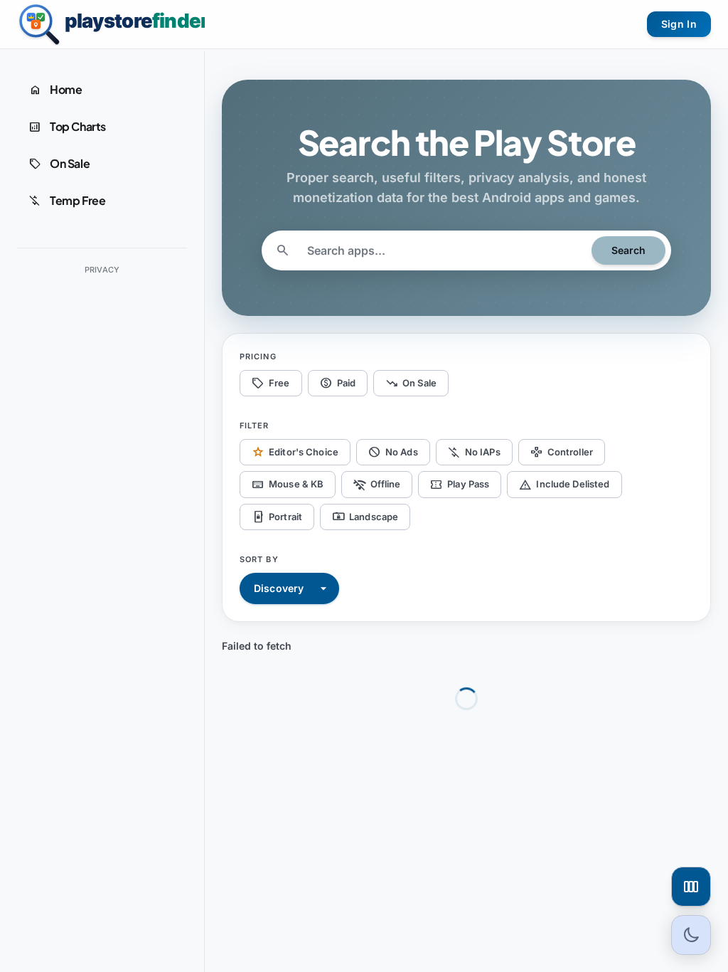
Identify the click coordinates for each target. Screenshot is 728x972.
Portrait (277, 516)
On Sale (411, 383)
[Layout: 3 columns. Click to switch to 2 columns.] (691, 887)
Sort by (259, 559)
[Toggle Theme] (691, 935)
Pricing (258, 356)
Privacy (102, 270)
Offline (376, 484)
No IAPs (474, 452)
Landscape (365, 516)
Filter (254, 425)
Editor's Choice (295, 452)
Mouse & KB (287, 484)
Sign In (679, 24)
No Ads (393, 452)
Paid (338, 383)
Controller (561, 452)
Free (271, 383)
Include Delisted (564, 484)
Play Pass (459, 484)
